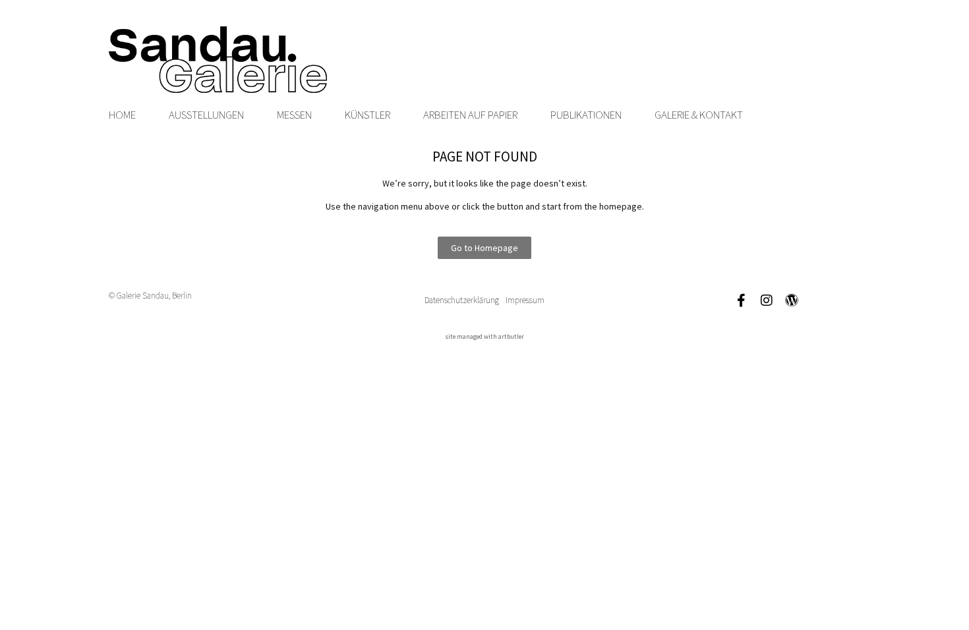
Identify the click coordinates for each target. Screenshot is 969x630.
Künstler (367, 114)
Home (122, 114)
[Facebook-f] (741, 300)
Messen (294, 114)
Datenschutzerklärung (462, 300)
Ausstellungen (206, 114)
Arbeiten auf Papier (470, 114)
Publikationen (586, 114)
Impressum (525, 300)
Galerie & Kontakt (699, 114)
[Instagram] (766, 300)
